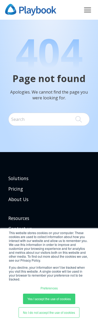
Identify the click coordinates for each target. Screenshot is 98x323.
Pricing (15, 189)
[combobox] (49, 119)
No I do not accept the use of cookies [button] (49, 312)
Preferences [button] (49, 288)
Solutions (18, 178)
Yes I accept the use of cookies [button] (49, 299)
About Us (18, 199)
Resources (18, 218)
